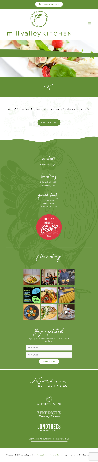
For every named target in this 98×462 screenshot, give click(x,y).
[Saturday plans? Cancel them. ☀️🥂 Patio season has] (66, 312)
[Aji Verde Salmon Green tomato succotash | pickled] (31, 277)
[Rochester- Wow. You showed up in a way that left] (49, 277)
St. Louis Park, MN (48, 182)
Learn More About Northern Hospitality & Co (49, 438)
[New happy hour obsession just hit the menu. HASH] (31, 312)
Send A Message (48, 164)
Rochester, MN (48, 185)
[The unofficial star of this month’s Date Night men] (49, 312)
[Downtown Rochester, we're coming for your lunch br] (66, 277)
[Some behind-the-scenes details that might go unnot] (66, 295)
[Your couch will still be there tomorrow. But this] (31, 295)
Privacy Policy (42, 455)
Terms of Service (56, 455)
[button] (49, 4)
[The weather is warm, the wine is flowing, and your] (49, 295)
